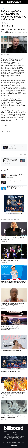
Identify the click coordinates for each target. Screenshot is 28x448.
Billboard (3, 22)
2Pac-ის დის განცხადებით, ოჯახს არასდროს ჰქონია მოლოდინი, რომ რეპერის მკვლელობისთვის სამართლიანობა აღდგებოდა (13, 305)
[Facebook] (12, 445)
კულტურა (9, 442)
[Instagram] (14, 445)
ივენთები (14, 442)
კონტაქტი (6, 431)
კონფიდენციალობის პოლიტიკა (10, 434)
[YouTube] (16, 445)
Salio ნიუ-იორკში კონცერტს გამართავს (11, 350)
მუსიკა (4, 442)
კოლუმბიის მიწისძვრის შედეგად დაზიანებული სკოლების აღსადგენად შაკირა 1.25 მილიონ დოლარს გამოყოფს (13, 394)
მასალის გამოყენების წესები (10, 432)
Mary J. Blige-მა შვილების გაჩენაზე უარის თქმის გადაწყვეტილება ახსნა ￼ (16, 175)
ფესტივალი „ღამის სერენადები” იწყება (11, 371)
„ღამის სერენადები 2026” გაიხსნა (14, 180)
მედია (19, 442)
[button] (2, 2)
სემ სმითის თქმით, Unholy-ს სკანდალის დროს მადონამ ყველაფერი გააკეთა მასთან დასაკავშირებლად (13, 328)
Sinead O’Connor (6, 125)
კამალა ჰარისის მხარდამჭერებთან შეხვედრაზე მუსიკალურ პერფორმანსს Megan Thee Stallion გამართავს (10, 160)
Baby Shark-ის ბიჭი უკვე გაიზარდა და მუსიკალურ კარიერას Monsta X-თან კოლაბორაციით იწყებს (15, 187)
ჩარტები (23, 442)
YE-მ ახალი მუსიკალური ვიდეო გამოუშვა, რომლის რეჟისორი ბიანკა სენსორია (13, 416)
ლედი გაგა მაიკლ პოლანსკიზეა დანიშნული (16, 146)
